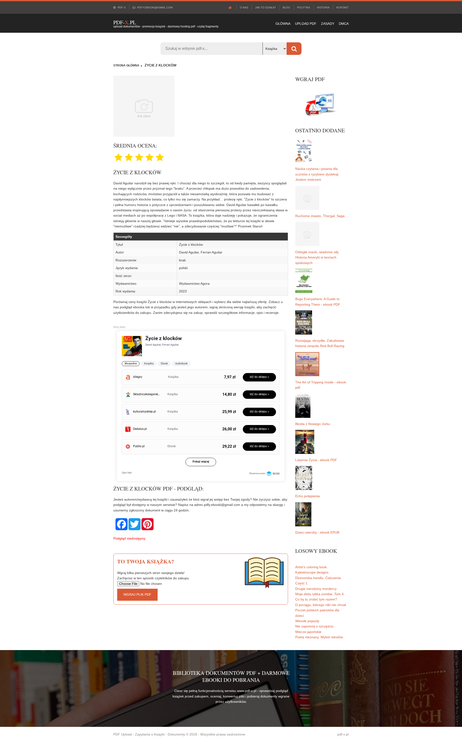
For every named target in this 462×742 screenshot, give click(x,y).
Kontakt (342, 7)
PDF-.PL (124, 22)
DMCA (344, 24)
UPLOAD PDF (305, 24)
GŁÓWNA (283, 24)
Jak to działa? (265, 7)
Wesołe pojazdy (307, 621)
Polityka (303, 7)
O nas (244, 7)
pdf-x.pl (343, 734)
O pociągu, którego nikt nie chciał (320, 605)
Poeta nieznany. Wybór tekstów (319, 637)
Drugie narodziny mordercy (316, 589)
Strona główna (126, 65)
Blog (286, 7)
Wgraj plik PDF (137, 594)
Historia (323, 7)
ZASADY (327, 24)
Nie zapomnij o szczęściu (314, 626)
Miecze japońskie (308, 632)
